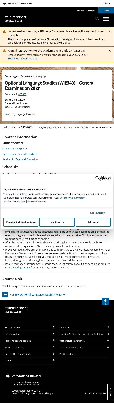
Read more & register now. (23, 58)
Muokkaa (55, 222)
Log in (106, 10)
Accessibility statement (70, 347)
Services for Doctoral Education (20, 159)
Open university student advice (19, 154)
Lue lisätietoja (97, 212)
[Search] (97, 18)
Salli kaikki (93, 222)
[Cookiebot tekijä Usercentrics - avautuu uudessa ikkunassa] (98, 178)
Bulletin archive (12, 334)
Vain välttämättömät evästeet (21, 222)
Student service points (14, 148)
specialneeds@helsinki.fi (18, 267)
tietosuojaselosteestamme (31, 201)
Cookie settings (66, 354)
